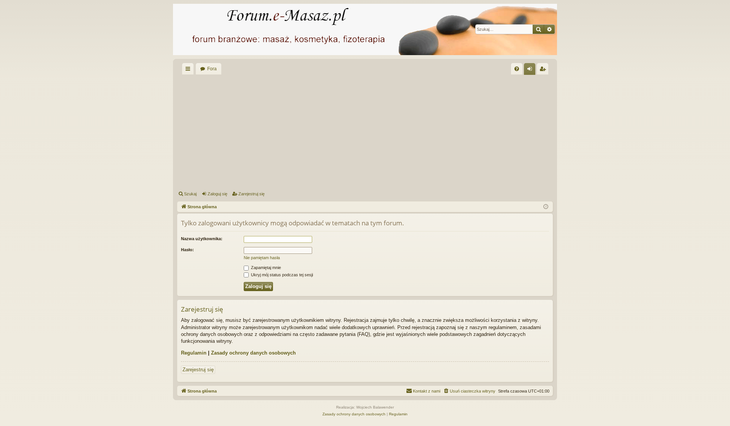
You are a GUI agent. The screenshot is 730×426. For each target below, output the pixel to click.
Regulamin (193, 353)
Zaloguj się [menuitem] (531, 70)
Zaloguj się (217, 194)
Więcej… (189, 70)
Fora (212, 68)
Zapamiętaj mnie (265, 267)
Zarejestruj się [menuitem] (544, 70)
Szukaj (190, 194)
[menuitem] (516, 68)
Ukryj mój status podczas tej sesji (281, 274)
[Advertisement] (405, 131)
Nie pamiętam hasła (262, 257)
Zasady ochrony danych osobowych (253, 353)
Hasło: (187, 249)
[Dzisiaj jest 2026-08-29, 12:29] (545, 207)
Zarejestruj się (251, 194)
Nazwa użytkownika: (201, 238)
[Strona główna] (365, 29)
